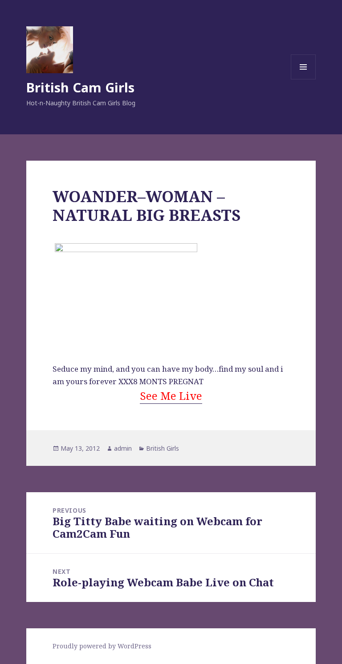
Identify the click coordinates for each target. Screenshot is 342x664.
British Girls (162, 448)
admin (123, 448)
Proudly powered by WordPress (102, 646)
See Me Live (171, 395)
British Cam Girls (80, 87)
